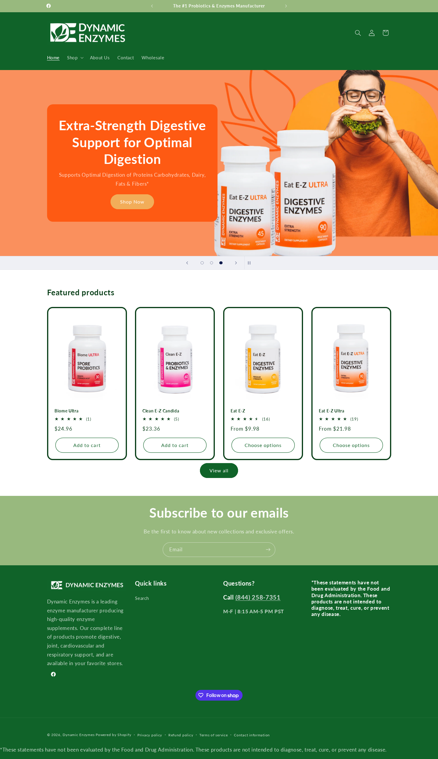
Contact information (252, 735)
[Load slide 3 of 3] (221, 263)
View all (219, 470)
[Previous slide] (187, 262)
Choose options (263, 445)
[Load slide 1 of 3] (202, 263)
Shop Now (132, 201)
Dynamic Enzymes (78, 735)
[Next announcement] (286, 6)
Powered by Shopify (113, 735)
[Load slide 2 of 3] (211, 263)
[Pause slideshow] (250, 262)
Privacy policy (149, 735)
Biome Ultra (66, 411)
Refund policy (180, 735)
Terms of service (213, 735)
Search (142, 598)
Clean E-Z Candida (160, 411)
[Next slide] (236, 262)
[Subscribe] (268, 549)
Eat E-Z (238, 411)
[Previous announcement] (152, 6)
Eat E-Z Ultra (331, 411)
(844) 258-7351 (257, 597)
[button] (74, 57)
